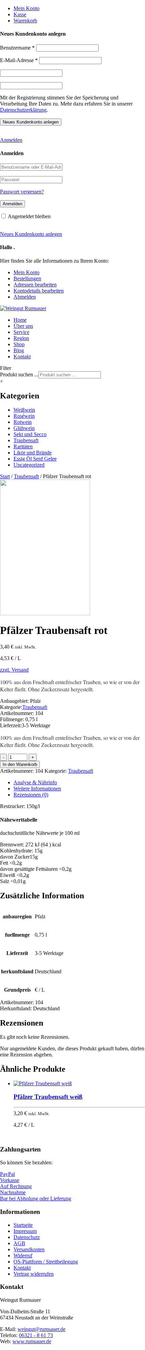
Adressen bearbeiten (35, 284)
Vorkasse (9, 1180)
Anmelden (11, 140)
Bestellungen (27, 278)
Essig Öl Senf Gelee (35, 459)
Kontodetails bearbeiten (38, 291)
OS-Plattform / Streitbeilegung (45, 1261)
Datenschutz (26, 1237)
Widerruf (22, 1255)
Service (21, 332)
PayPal (7, 1174)
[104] (45, 613)
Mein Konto (26, 8)
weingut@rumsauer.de (41, 1329)
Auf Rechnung (16, 1186)
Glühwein (24, 428)
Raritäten (23, 446)
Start (5, 476)
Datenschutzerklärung (23, 110)
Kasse (19, 14)
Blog (18, 350)
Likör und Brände (32, 452)
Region (21, 338)
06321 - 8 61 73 (36, 1335)
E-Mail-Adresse (19, 60)
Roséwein (24, 416)
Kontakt (22, 356)
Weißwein (24, 410)
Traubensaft (25, 440)
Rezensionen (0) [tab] (30, 795)
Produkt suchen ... (19, 374)
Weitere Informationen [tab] (37, 788)
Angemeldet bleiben (29, 216)
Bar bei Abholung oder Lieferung (35, 1198)
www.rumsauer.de (31, 1341)
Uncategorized (29, 465)
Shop (19, 344)
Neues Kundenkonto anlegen (31, 234)
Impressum (25, 1231)
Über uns (23, 326)
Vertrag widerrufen (33, 1274)
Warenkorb (25, 20)
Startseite (23, 1225)
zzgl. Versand (14, 670)
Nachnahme (13, 1192)
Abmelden (24, 297)
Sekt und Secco (30, 434)
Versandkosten (29, 1249)
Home (20, 320)
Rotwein (22, 422)
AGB (19, 1243)
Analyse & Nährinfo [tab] (35, 782)
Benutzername (17, 48)
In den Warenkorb (20, 764)
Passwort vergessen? (22, 191)
